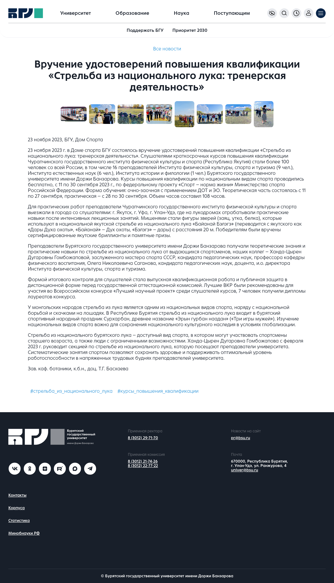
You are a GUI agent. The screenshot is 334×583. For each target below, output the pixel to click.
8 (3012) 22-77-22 (143, 466)
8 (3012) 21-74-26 (143, 461)
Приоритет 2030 (189, 30)
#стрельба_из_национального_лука (71, 391)
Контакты (17, 495)
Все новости (167, 48)
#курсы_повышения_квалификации (157, 391)
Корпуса (16, 508)
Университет (75, 13)
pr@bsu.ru (240, 438)
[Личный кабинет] (308, 13)
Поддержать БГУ (145, 30)
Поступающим (232, 13)
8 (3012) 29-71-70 (143, 438)
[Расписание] (296, 13)
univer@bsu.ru (244, 470)
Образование (132, 13)
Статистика (19, 521)
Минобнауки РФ (24, 533)
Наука (181, 13)
